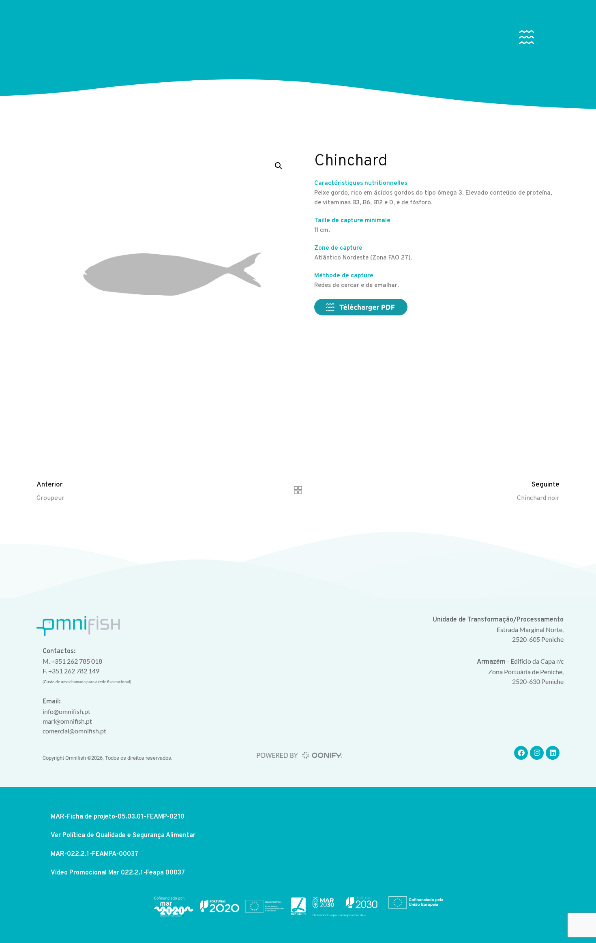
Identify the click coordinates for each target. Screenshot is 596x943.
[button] (526, 39)
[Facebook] (521, 753)
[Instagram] (537, 753)
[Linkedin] (553, 753)
